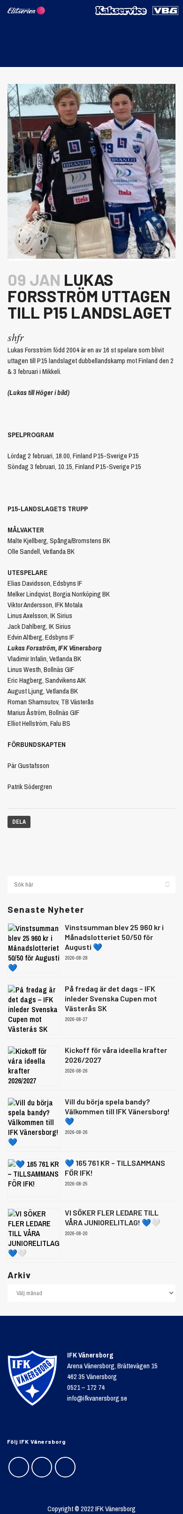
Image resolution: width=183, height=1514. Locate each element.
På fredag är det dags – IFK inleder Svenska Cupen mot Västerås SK (111, 998)
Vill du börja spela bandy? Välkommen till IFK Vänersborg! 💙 (117, 1111)
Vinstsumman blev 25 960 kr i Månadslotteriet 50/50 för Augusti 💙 (114, 937)
